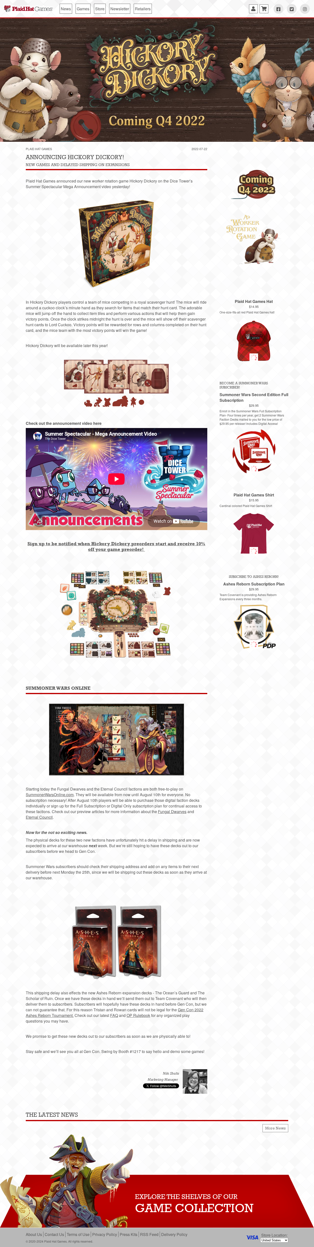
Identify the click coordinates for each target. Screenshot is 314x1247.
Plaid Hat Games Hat (254, 301)
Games (83, 9)
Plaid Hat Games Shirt (254, 495)
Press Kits (128, 1234)
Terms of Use (78, 1234)
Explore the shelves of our (186, 1196)
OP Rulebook (138, 1015)
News (66, 9)
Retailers (143, 9)
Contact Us (54, 1234)
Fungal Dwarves (172, 811)
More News (275, 1128)
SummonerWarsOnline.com (50, 794)
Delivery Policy (174, 1234)
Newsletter (119, 9)
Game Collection (194, 1208)
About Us (34, 1234)
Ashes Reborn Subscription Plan (254, 584)
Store (100, 9)
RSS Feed (149, 1234)
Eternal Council (39, 817)
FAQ (114, 1015)
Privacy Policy (104, 1234)
